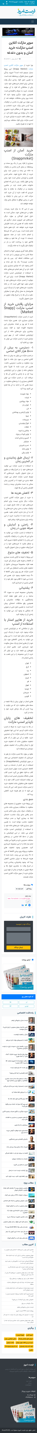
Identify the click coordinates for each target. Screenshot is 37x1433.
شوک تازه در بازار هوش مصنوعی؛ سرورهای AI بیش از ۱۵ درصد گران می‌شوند (19, 1274)
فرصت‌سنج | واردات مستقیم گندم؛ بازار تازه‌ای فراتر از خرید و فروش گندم (19, 1289)
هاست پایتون (10, 1343)
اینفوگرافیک (28, 1385)
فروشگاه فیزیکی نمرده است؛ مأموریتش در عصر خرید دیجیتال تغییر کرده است (19, 1262)
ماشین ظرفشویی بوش (10, 1339)
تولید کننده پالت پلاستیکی (26, 1346)
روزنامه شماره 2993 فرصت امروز (24, 1311)
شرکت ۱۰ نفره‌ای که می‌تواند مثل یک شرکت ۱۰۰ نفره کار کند (18, 1316)
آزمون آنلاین (29, 1335)
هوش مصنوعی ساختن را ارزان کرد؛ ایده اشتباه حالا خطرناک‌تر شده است (19, 1256)
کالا (10, 1006)
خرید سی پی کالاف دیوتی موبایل (24, 1343)
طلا (10, 1002)
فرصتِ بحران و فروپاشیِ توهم (25, 1307)
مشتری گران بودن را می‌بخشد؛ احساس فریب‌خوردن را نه (19, 1251)
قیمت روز (28, 1381)
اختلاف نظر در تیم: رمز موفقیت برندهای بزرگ (21, 1279)
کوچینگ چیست (20, 1335)
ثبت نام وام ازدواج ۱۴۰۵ (11, 1346)
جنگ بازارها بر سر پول (27, 1303)
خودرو (26, 1006)
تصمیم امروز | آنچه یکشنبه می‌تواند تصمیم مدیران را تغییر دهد (19, 1295)
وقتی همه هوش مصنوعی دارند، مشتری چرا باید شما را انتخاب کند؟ (18, 1321)
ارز (26, 1002)
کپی (28, 901)
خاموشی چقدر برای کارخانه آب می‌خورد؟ (22, 1300)
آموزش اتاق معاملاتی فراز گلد (25, 1339)
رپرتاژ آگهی (29, 889)
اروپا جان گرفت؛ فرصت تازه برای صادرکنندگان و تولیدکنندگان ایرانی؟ (20, 1268)
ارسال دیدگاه (18, 947)
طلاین (31, 1350)
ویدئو (29, 1383)
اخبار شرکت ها (19, 889)
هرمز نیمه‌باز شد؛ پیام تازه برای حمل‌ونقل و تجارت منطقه (20, 1283)
